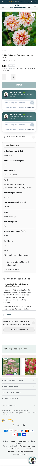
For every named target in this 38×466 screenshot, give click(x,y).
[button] (29, 7)
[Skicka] (32, 102)
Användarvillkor (27, 449)
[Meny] (3, 7)
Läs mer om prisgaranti (12, 269)
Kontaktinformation (20, 454)
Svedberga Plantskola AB (19, 441)
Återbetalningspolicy (27, 446)
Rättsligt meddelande (25, 451)
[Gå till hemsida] (18, 7)
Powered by (26, 107)
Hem (3, 50)
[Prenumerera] (35, 405)
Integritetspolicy (13, 449)
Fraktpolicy (11, 451)
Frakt (10, 68)
